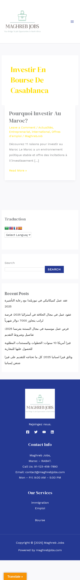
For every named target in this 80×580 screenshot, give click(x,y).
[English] (11, 228)
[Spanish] (20, 228)
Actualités (45, 127)
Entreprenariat (19, 132)
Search (10, 263)
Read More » (18, 170)
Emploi (40, 508)
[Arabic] (7, 228)
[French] (16, 228)
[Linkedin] (52, 432)
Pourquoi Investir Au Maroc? (35, 116)
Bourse (40, 520)
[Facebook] (27, 432)
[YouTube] (44, 432)
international (41, 132)
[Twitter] (36, 432)
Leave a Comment (22, 127)
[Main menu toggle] (72, 22)
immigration (40, 502)
